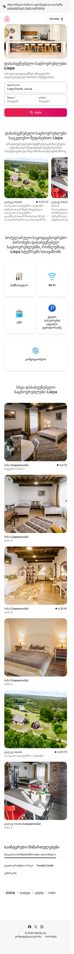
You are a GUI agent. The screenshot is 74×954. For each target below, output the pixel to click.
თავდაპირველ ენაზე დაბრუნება (26, 8)
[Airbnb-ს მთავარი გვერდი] (7, 18)
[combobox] (35, 89)
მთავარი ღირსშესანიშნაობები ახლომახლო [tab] (30, 854)
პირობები (51, 936)
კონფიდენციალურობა (28, 936)
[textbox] (20, 101)
